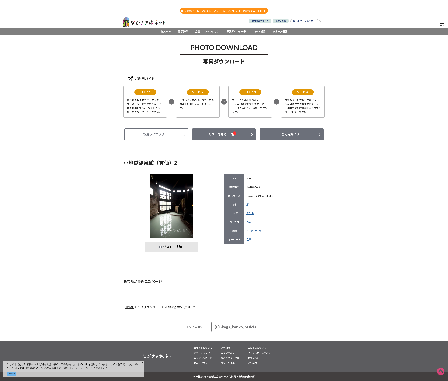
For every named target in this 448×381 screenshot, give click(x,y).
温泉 (248, 222)
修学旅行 (183, 31)
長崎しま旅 (280, 20)
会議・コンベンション (207, 31)
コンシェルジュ (229, 352)
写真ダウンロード (236, 31)
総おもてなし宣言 (230, 358)
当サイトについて (203, 347)
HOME (129, 307)
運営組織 (225, 347)
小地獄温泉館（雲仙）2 (180, 307)
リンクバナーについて (259, 352)
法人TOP (166, 31)
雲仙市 (250, 213)
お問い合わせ (254, 358)
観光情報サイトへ (260, 20)
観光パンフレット (203, 352)
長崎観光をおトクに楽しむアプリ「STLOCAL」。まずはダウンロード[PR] (224, 10)
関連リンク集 (228, 363)
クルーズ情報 (280, 31)
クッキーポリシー (81, 367)
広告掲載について (257, 347)
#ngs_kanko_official (239, 326)
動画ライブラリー (203, 363)
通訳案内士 (253, 363)
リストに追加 (172, 247)
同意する (12, 374)
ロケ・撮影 (259, 31)
